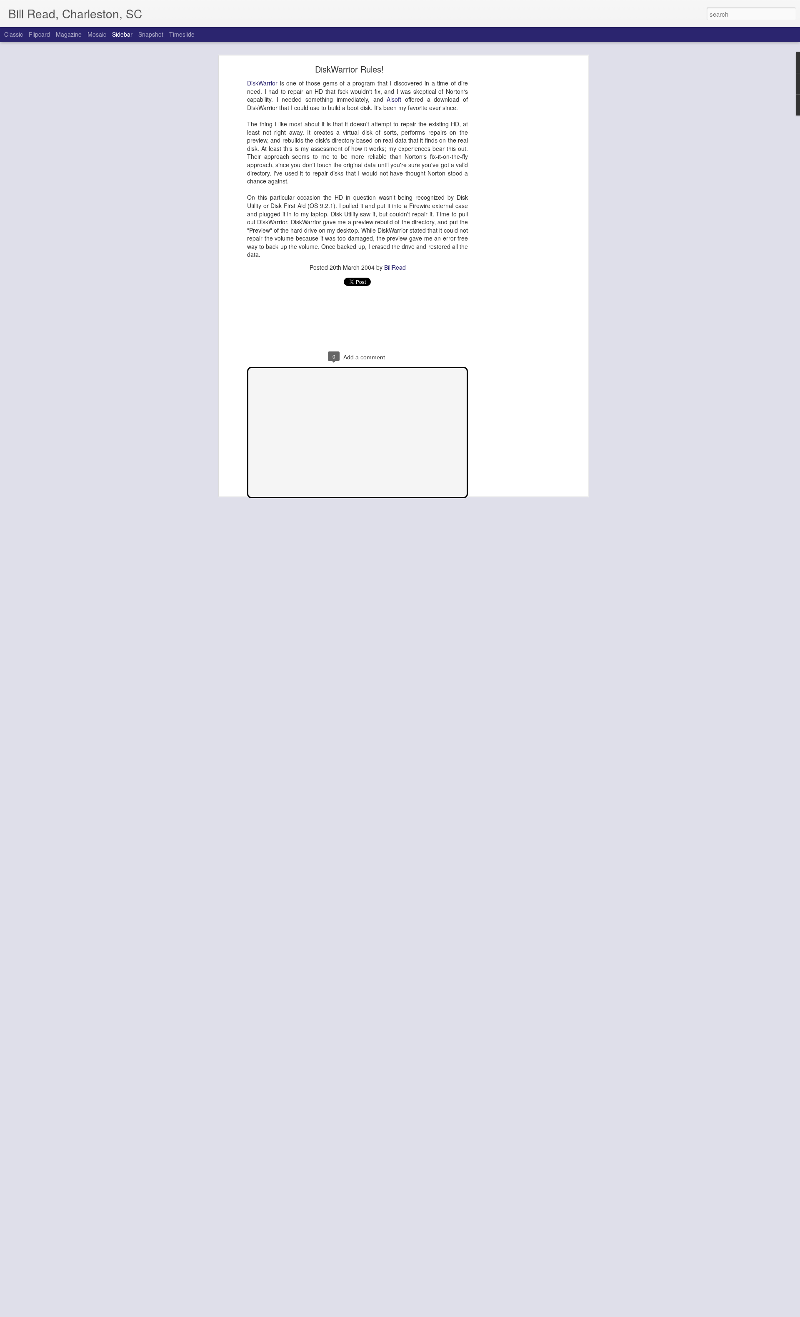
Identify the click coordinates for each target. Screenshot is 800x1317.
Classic (13, 34)
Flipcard (39, 34)
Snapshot (150, 34)
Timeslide (182, 34)
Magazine (69, 34)
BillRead (395, 267)
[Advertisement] (513, 198)
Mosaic (97, 34)
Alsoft (394, 99)
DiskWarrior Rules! (349, 69)
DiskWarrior (262, 83)
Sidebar (122, 34)
